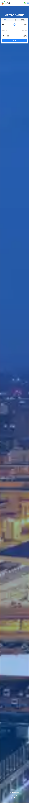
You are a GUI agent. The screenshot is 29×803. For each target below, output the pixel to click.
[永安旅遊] (5, 3)
